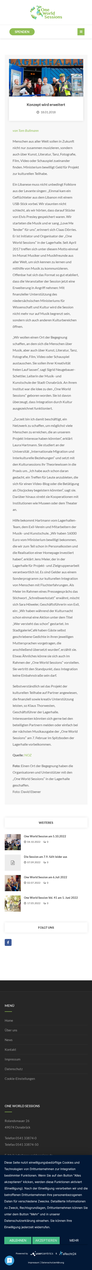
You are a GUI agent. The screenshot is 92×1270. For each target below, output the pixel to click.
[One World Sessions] (46, 12)
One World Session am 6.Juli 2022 (45, 877)
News (9, 1040)
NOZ (28, 755)
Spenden (22, 32)
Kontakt (10, 1049)
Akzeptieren (46, 1240)
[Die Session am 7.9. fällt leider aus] (13, 863)
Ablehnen (17, 1240)
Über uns (11, 1030)
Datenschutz (14, 1069)
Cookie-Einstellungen (20, 1078)
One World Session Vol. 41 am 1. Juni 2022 (51, 897)
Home (9, 1020)
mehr (74, 1240)
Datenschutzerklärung (52, 1262)
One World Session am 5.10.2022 (45, 836)
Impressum (12, 1059)
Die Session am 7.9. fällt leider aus (45, 856)
